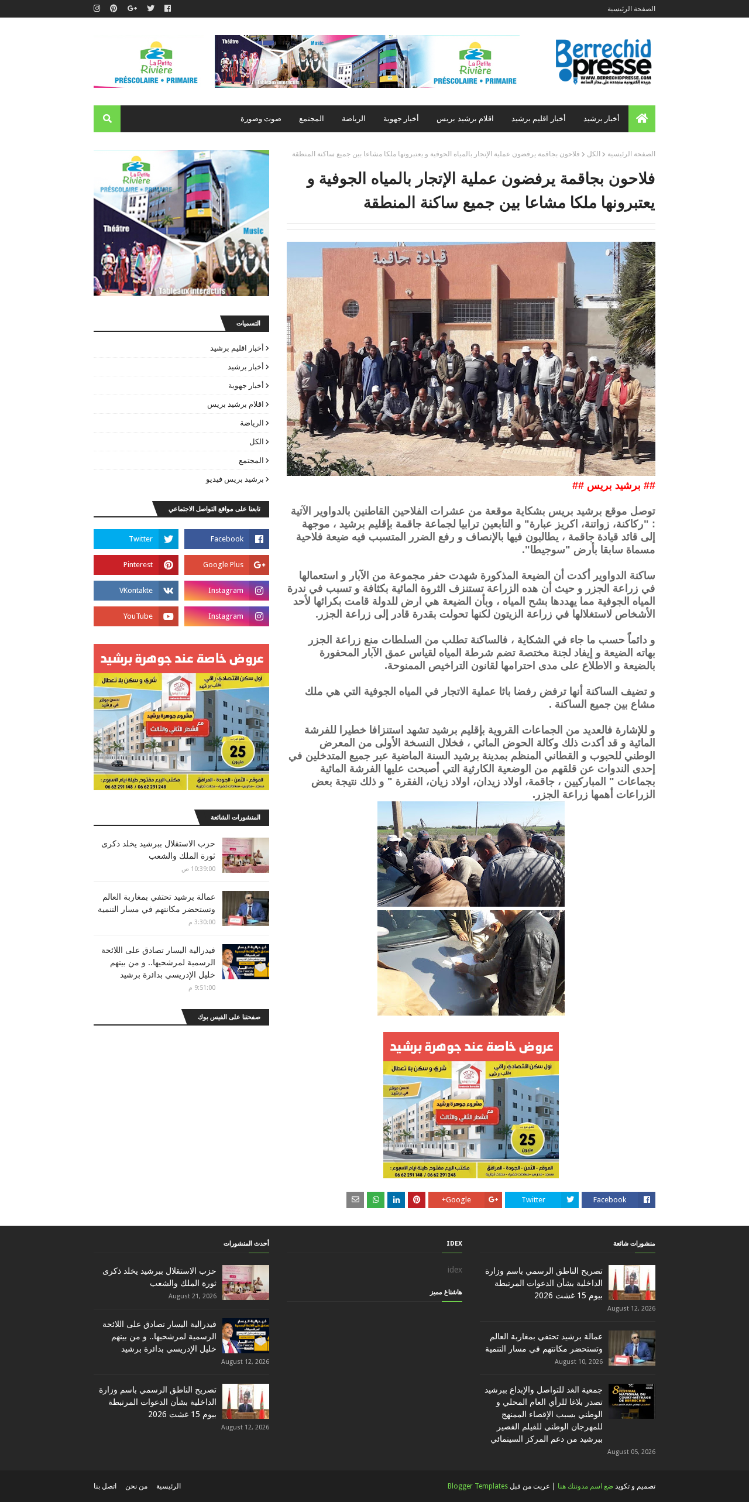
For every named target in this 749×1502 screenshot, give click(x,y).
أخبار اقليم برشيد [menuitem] (538, 118)
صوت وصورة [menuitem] (260, 118)
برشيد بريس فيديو (235, 479)
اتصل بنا (105, 1486)
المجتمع (251, 460)
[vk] (136, 591)
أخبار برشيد (246, 366)
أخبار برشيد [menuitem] (601, 118)
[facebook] (168, 9)
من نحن (136, 1486)
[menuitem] (641, 118)
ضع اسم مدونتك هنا (585, 1486)
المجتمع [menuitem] (311, 118)
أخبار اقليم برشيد (237, 348)
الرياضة (252, 423)
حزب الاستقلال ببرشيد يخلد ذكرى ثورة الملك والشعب (158, 849)
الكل (593, 154)
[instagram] (98, 9)
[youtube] (136, 616)
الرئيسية (168, 1486)
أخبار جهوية (246, 385)
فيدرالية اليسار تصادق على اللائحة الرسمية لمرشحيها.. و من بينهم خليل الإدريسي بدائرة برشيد (158, 962)
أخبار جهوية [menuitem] (401, 118)
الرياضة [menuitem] (354, 118)
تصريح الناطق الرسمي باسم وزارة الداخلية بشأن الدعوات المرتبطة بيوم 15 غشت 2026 (544, 1283)
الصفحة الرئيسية (631, 9)
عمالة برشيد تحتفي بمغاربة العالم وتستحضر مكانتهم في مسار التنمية (156, 903)
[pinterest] (114, 9)
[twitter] (150, 9)
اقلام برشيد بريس (235, 404)
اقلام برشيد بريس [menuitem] (465, 118)
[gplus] (132, 9)
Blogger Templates (478, 1486)
